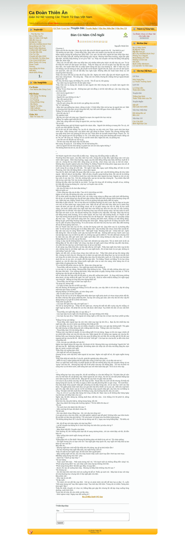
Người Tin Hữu (36, 106)
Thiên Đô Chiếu (139, 90)
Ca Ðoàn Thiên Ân (48, 12)
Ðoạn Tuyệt (33, 64)
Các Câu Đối (138, 122)
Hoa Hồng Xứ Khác (37, 68)
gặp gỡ (135, 105)
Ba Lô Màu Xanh (35, 36)
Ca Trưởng (34, 100)
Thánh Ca (33, 23)
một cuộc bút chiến (140, 107)
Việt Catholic (35, 108)
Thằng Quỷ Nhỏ (139, 96)
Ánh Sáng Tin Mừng (38, 96)
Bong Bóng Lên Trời (37, 46)
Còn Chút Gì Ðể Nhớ (37, 60)
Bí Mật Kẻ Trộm (35, 42)
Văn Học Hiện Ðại (106, 28)
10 (100, 42)
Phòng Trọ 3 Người (140, 56)
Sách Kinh (64, 23)
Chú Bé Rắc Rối (35, 52)
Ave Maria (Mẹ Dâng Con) (40, 89)
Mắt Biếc (32, 70)
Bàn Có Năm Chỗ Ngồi (38, 38)
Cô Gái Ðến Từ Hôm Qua (39, 58)
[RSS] (31, 532)
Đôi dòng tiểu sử (139, 113)
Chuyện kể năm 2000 (37, 56)
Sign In (153, 23)
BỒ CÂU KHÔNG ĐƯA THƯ (40, 44)
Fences (32, 66)
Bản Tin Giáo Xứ (36, 117)
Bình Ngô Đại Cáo (140, 124)
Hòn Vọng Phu (138, 80)
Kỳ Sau (100, 497)
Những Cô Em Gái (140, 60)
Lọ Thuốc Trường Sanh (142, 82)
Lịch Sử (65, 28)
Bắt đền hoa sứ (35, 40)
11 (103, 42)
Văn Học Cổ (121, 28)
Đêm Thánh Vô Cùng (37, 62)
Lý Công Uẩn (138, 88)
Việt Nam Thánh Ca (38, 110)
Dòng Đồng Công (37, 102)
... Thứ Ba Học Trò (36, 34)
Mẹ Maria (34, 104)
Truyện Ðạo (43, 23)
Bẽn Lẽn (136, 115)
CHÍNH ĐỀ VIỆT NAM (37, 50)
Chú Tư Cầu (34, 54)
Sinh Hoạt (73, 23)
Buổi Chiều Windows (37, 48)
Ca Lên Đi (34, 98)
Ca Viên (91, 23)
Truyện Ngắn (91, 28)
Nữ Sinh (136, 62)
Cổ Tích (56, 28)
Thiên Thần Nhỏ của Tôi (142, 98)
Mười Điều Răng (35, 73)
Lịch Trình (83, 23)
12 (106, 42)
